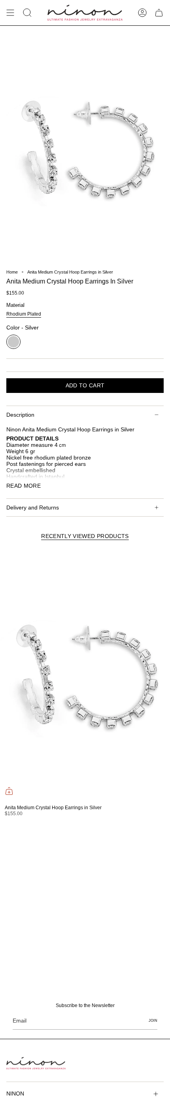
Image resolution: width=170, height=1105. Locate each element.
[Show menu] (10, 13)
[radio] (23, 315)
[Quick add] (9, 791)
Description (20, 415)
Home (12, 272)
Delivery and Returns (32, 507)
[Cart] (159, 13)
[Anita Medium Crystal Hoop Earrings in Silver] (84, 674)
